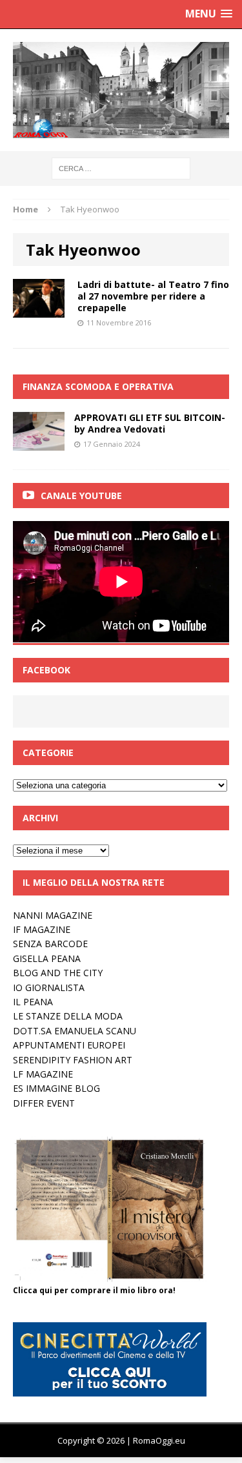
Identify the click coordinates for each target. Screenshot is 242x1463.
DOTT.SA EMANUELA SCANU (74, 1031)
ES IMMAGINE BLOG (56, 1088)
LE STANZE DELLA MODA (68, 1016)
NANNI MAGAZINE (52, 915)
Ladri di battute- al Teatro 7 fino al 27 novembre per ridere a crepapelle (153, 296)
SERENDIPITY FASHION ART (72, 1060)
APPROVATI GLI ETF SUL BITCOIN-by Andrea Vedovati (149, 423)
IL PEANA (33, 1002)
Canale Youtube (81, 495)
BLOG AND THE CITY (58, 973)
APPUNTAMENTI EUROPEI (69, 1045)
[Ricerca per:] (121, 167)
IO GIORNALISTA (49, 987)
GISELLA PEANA (47, 958)
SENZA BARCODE (50, 943)
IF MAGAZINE (41, 929)
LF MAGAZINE (43, 1074)
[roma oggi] (121, 90)
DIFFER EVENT (44, 1103)
